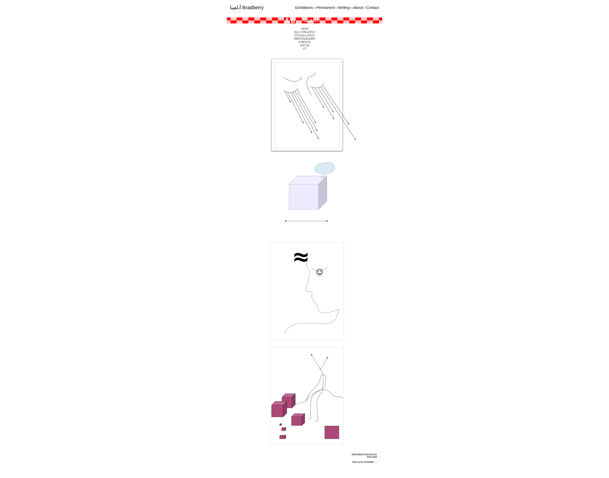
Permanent (325, 8)
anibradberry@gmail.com (364, 454)
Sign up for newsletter (363, 461)
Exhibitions (304, 8)
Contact (372, 8)
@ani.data (372, 456)
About (358, 8)
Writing (344, 8)
